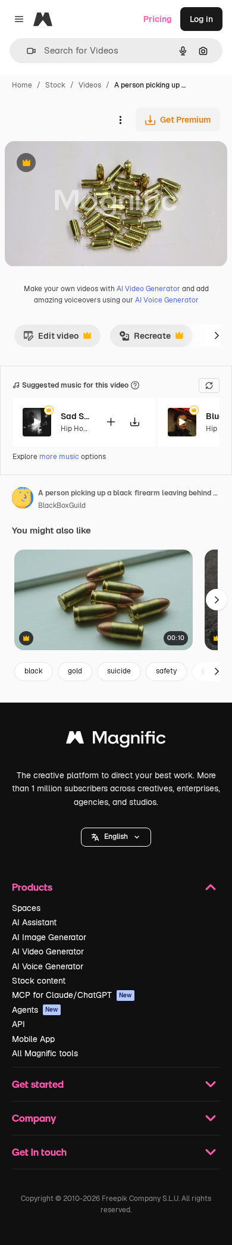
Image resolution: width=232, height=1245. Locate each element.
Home (22, 85)
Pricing (157, 19)
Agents (35, 1009)
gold (75, 671)
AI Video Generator (148, 289)
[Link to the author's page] (22, 499)
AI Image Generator (49, 937)
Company (34, 1118)
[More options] (120, 120)
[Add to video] (110, 422)
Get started (38, 1084)
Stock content (38, 980)
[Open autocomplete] (26, 50)
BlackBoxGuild (62, 505)
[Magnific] (116, 740)
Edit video (51, 338)
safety (166, 671)
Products (32, 887)
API (18, 1024)
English (116, 836)
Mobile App (33, 1039)
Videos (90, 85)
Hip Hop (74, 428)
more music (59, 456)
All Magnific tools (45, 1053)
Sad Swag (75, 416)
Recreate (145, 338)
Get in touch (39, 1152)
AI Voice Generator (167, 300)
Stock (55, 85)
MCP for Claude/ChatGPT (72, 995)
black (33, 671)
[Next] (216, 335)
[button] (116, 837)
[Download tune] (134, 422)
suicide (119, 671)
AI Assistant (34, 922)
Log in (201, 19)
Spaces (26, 908)
